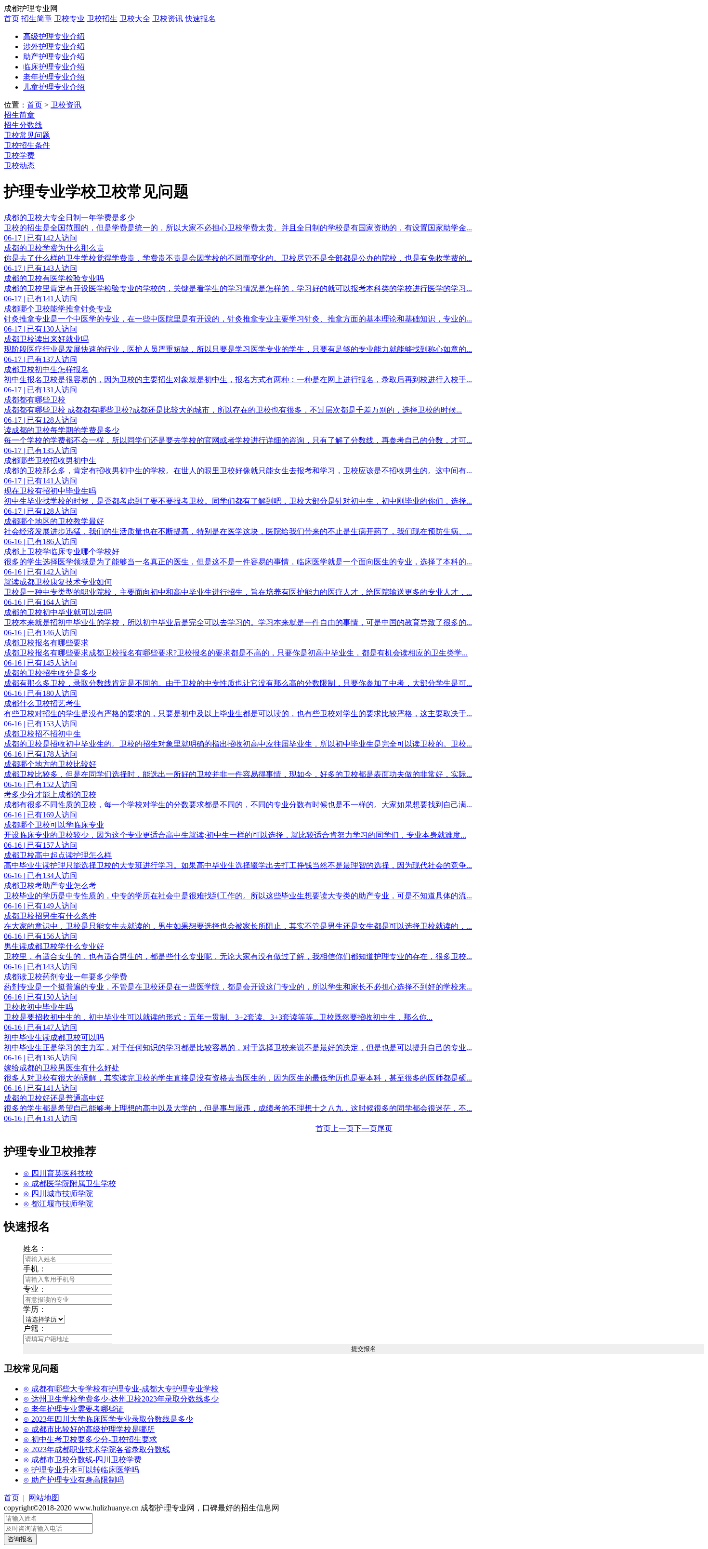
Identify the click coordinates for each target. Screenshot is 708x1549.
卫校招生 (102, 18)
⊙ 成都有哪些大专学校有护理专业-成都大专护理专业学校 (121, 1389)
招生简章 (36, 18)
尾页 (385, 1128)
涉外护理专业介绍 (54, 46)
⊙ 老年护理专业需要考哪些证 (73, 1409)
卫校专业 (69, 18)
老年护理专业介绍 (54, 77)
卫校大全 (134, 18)
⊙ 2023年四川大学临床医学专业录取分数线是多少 (108, 1419)
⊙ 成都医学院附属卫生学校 (69, 1183)
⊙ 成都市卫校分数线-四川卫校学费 (82, 1460)
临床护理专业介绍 (54, 67)
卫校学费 (19, 155)
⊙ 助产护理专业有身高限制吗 (73, 1480)
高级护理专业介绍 (54, 36)
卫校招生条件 (27, 145)
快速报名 (200, 18)
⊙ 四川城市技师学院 (58, 1193)
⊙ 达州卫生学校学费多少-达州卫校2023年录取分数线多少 (121, 1399)
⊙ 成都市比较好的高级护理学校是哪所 (89, 1429)
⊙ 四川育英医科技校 (58, 1173)
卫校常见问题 (27, 135)
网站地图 (43, 1498)
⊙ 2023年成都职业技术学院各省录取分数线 (96, 1449)
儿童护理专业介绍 (54, 87)
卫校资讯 (167, 18)
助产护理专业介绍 (54, 57)
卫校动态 (19, 165)
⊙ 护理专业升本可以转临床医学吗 (81, 1470)
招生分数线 (23, 125)
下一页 (365, 1128)
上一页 (342, 1128)
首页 (11, 18)
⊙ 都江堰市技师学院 (58, 1204)
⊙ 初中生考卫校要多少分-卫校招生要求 (90, 1439)
